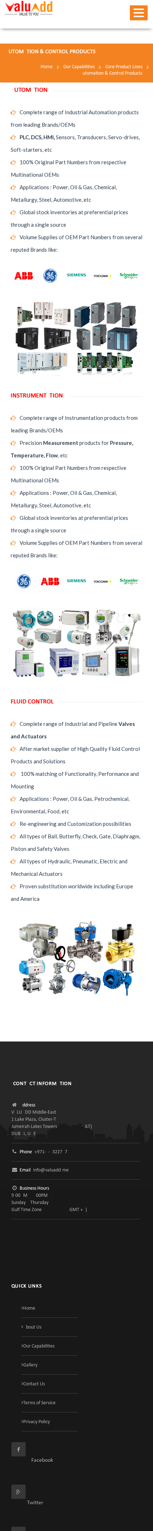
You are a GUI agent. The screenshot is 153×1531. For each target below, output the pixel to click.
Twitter (27, 1503)
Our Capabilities (79, 67)
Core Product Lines (123, 67)
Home (47, 67)
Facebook (32, 1460)
